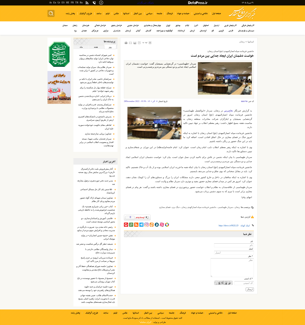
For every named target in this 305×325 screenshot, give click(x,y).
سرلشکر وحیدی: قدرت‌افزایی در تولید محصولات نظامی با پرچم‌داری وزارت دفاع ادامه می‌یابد (95, 108)
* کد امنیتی (248, 279)
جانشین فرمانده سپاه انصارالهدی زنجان (198, 207)
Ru (81, 2)
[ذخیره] (135, 43)
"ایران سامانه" (145, 322)
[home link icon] (126, 225)
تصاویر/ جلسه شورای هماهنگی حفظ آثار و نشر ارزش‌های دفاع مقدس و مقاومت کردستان (95, 269)
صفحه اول (232, 313)
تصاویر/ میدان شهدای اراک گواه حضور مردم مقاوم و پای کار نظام (97, 199)
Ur (59, 2)
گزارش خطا (245, 217)
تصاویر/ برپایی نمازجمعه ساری (98, 133)
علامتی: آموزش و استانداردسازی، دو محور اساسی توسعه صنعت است (98, 220)
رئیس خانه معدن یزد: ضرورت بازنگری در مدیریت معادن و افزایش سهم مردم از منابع (96, 229)
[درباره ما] (101, 2)
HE (67, 2)
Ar (50, 2)
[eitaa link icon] (151, 225)
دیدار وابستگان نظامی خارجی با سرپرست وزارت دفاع (100, 251)
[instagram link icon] (146, 225)
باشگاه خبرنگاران (145, 2)
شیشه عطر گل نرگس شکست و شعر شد (94, 244)
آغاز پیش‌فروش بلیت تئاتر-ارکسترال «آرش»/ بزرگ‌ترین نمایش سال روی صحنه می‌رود (96, 172)
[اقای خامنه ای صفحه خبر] (59, 54)
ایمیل (251, 249)
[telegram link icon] (141, 225)
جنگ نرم (176, 207)
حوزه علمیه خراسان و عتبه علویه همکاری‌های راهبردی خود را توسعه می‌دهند (96, 288)
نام (252, 241)
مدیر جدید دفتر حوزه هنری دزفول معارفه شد (96, 182)
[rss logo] (87, 3)
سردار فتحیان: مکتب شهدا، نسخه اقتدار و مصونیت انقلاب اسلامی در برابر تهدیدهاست (96, 142)
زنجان (242, 41)
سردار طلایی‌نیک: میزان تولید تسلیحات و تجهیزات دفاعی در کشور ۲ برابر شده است (95, 70)
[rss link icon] (136, 225)
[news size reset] (145, 42)
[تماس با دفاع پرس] (94, 2)
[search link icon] (131, 225)
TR (76, 2)
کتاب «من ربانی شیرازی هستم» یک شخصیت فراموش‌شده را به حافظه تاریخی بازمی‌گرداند (96, 209)
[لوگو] (243, 19)
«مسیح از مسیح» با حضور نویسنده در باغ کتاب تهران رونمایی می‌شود (96, 280)
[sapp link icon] (157, 225)
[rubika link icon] (167, 225)
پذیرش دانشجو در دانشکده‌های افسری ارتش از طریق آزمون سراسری (95, 118)
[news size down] (139, 42)
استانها (251, 41)
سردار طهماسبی (225, 207)
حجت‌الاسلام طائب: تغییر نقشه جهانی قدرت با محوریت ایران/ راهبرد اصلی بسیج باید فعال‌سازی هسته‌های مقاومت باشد (96, 298)
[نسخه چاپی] (126, 42)
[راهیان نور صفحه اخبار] (59, 87)
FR (72, 2)
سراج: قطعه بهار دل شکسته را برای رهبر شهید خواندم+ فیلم (96, 89)
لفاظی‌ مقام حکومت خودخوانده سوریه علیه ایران (95, 127)
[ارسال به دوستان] (130, 42)
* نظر (250, 256)
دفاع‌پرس (228, 110)
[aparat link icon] (162, 225)
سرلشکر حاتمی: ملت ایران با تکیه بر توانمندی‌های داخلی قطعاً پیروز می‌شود (96, 81)
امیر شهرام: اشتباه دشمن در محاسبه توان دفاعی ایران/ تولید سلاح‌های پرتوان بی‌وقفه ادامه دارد (96, 58)
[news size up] (150, 42)
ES (63, 2)
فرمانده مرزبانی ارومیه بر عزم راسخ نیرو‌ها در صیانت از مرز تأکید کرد (98, 259)
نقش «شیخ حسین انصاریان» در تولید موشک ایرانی (98, 237)
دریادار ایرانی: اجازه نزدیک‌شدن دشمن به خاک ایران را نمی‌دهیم (95, 98)
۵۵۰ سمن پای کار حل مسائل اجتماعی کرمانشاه (97, 191)
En (54, 2)
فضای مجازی (165, 207)
